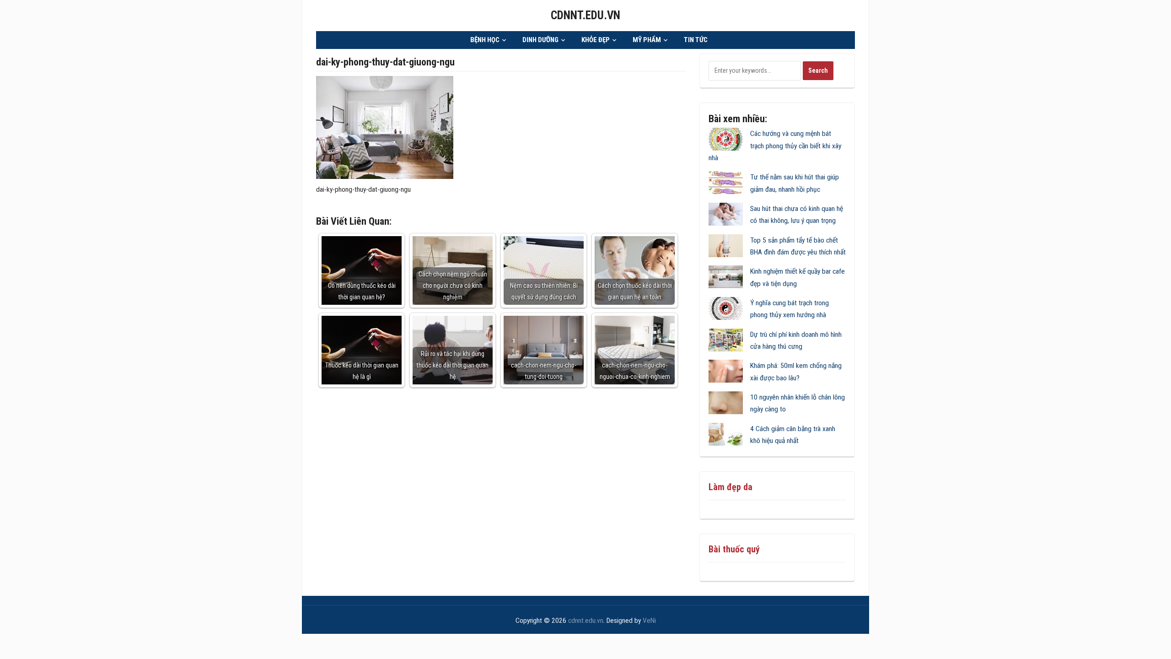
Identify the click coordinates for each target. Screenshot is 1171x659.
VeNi (649, 620)
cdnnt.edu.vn (585, 15)
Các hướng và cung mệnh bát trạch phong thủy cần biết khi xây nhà (775, 146)
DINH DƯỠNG (540, 40)
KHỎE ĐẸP (595, 40)
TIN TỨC (696, 40)
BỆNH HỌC (485, 40)
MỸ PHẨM (647, 40)
